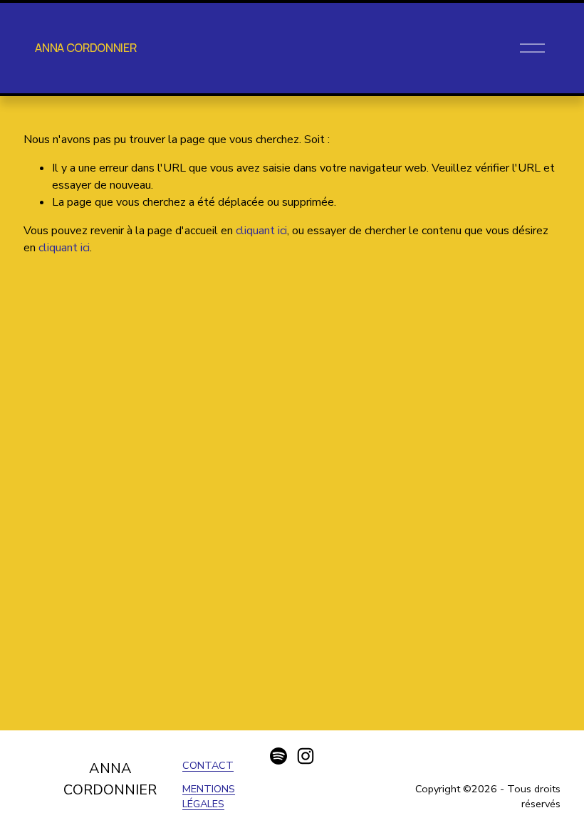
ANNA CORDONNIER (85, 48)
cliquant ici (261, 230)
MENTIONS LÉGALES (208, 797)
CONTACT (208, 765)
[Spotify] (278, 756)
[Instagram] (305, 756)
